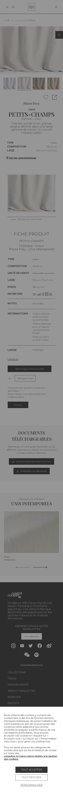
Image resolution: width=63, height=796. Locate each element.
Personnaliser (31, 785)
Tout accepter (31, 769)
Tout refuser (31, 777)
